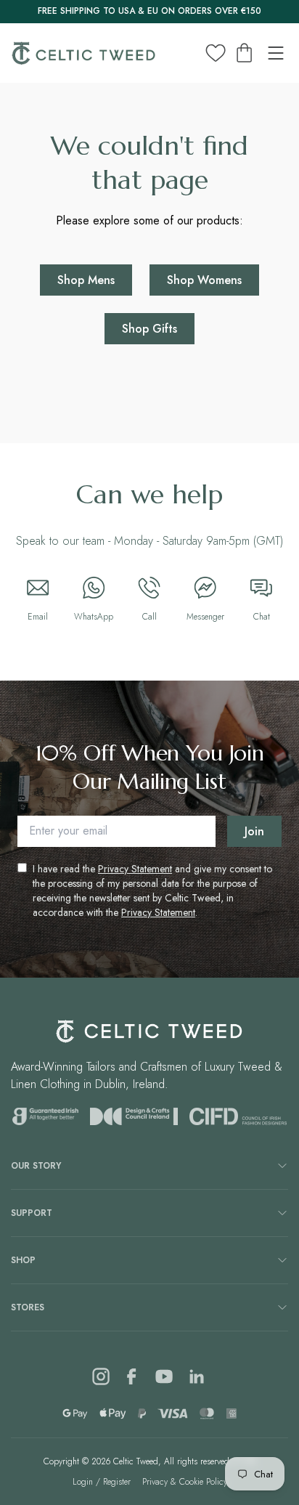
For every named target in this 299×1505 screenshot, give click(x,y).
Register (117, 1481)
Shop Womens (204, 280)
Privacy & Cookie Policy (184, 1481)
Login (83, 1481)
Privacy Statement (135, 868)
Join (254, 831)
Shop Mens (86, 280)
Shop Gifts (149, 328)
